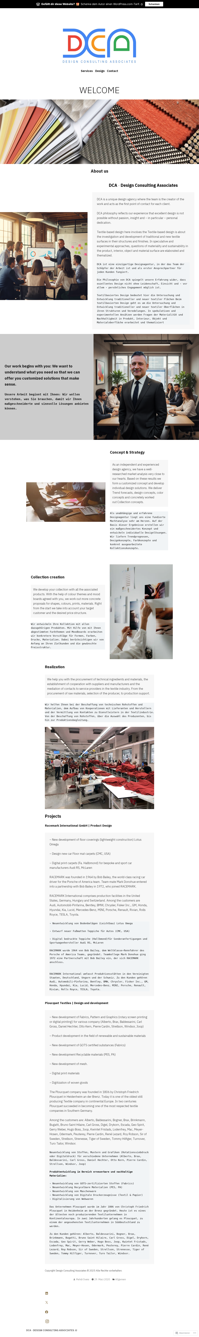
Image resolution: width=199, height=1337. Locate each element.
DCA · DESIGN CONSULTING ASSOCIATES (50, 1330)
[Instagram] (47, 1321)
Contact (112, 71)
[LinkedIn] (46, 1293)
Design (100, 71)
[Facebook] (46, 1312)
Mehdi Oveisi (82, 1279)
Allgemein (120, 1279)
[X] (46, 1302)
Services (87, 71)
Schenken (154, 4)
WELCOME (99, 90)
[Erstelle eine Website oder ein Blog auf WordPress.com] (76, 1330)
